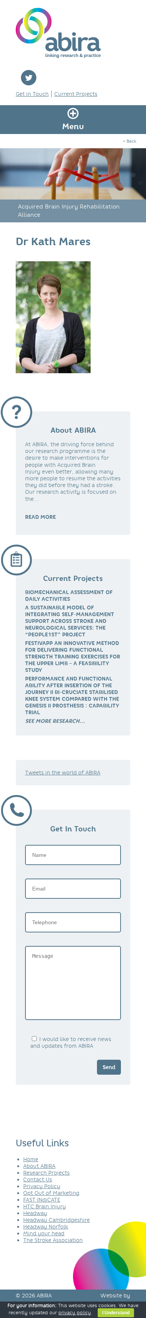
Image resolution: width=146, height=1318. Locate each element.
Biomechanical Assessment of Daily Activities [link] (69, 595)
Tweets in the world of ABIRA (62, 772)
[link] (55, 721)
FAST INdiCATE (41, 1199)
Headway (35, 1213)
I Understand (116, 1312)
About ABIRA (39, 1166)
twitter (28, 77)
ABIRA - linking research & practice (58, 33)
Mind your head (43, 1233)
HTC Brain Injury (44, 1206)
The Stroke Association (53, 1240)
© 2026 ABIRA (34, 1295)
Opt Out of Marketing (51, 1193)
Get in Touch (32, 94)
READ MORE (40, 517)
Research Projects (46, 1172)
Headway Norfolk (45, 1226)
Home (30, 1159)
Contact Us (37, 1179)
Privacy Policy (41, 1186)
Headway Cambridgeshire (56, 1220)
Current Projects (75, 94)
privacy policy (74, 1312)
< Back (129, 141)
